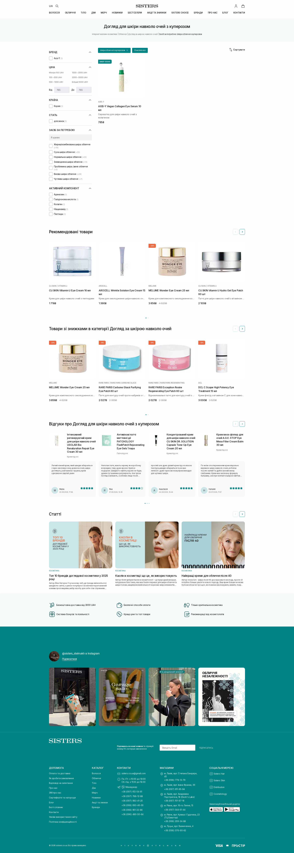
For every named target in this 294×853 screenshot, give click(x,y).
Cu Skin (52, 286)
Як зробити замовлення (61, 778)
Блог (51, 802)
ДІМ (93, 12)
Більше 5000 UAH (80, 82)
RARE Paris (104, 383)
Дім (94, 788)
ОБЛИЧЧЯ (70, 12)
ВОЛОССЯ (54, 12)
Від (50, 89)
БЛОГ (225, 12)
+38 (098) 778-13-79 (174, 780)
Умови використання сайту (63, 817)
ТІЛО (83, 12)
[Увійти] (236, 6)
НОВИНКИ (117, 12)
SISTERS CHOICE (180, 12)
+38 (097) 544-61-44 (174, 809)
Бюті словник (56, 807)
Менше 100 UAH (56, 72)
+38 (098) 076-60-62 (175, 830)
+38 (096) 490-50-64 (132, 814)
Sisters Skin (219, 780)
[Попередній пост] (54, 696)
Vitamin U (62, 286)
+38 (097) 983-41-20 (132, 800)
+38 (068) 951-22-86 (132, 810)
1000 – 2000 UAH (79, 72)
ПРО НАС (212, 12)
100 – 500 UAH (55, 77)
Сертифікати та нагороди (62, 797)
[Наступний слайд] (242, 232)
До (73, 89)
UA (51, 6)
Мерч (95, 792)
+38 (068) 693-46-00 (132, 805)
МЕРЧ (104, 12)
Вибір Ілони (105, 62)
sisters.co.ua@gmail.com (134, 773)
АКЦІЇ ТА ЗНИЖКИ (156, 12)
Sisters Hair (219, 773)
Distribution (219, 787)
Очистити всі (140, 50)
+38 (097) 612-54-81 (132, 791)
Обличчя (96, 778)
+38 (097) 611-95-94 (174, 789)
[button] (114, 50)
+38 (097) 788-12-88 (132, 796)
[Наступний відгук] (242, 424)
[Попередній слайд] (235, 232)
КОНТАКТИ (239, 12)
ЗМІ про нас (55, 792)
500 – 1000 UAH (56, 82)
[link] (243, 6)
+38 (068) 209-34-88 (175, 821)
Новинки (96, 797)
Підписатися (69, 658)
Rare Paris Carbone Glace (123, 383)
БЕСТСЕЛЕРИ (135, 12)
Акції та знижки (100, 802)
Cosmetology (220, 794)
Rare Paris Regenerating (172, 383)
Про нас (53, 788)
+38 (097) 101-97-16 (174, 800)
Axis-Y (101, 102)
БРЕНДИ (198, 12)
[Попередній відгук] (235, 424)
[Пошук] (57, 6)
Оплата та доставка (59, 773)
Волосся (96, 773)
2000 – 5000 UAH (79, 77)
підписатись (206, 747)
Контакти (54, 812)
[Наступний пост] (239, 696)
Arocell (103, 286)
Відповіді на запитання (61, 783)
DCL (200, 383)
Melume (152, 286)
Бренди (96, 807)
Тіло (94, 783)
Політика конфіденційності (63, 821)
